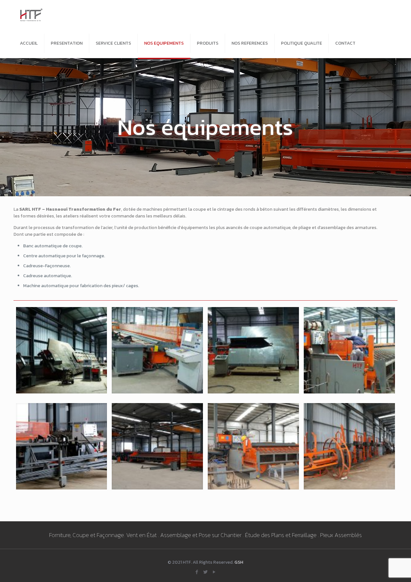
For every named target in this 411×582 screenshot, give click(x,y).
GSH (238, 562)
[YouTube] (214, 572)
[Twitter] (205, 572)
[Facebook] (196, 572)
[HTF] (31, 14)
